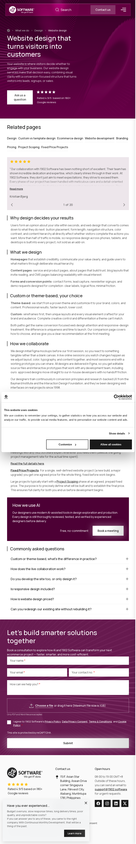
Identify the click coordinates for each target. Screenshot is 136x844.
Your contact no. (83, 672)
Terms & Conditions (100, 721)
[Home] (8, 30)
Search (57, 9)
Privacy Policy (53, 721)
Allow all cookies (110, 444)
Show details (117, 433)
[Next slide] (124, 205)
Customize (65, 444)
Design (39, 30)
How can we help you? (24, 684)
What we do (22, 30)
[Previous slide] (12, 205)
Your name (17, 661)
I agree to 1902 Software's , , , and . (69, 723)
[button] (85, 802)
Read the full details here (27, 463)
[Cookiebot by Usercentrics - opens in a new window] (116, 397)
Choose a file (44, 705)
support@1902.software (111, 789)
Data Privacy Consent (74, 721)
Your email (17, 672)
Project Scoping (67, 481)
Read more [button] (16, 189)
